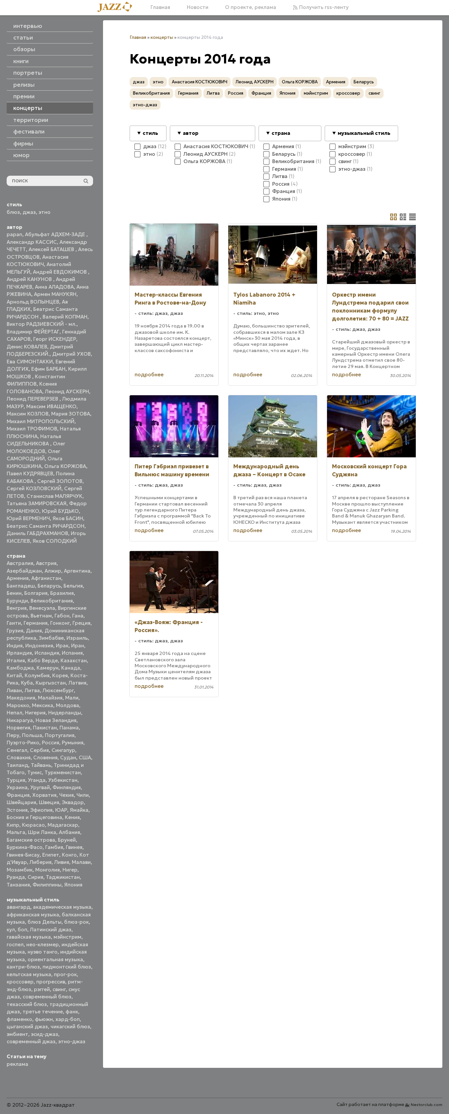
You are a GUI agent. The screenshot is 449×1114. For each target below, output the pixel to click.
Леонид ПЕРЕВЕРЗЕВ (33, 399)
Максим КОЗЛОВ (28, 414)
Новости (197, 7)
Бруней (67, 840)
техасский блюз (27, 1004)
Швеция (49, 802)
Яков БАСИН (68, 518)
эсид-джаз (44, 1034)
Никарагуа (20, 720)
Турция (16, 780)
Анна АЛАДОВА (54, 287)
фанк (71, 1011)
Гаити (14, 623)
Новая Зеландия (56, 720)
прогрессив (50, 981)
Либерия (41, 862)
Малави (81, 862)
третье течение (43, 1011)
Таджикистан (63, 877)
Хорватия (44, 795)
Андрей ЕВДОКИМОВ (60, 272)
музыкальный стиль (364, 133)
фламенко (19, 1019)
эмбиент (17, 1034)
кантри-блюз (23, 967)
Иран (77, 645)
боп (22, 929)
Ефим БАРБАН (48, 369)
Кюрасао (33, 825)
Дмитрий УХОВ (71, 354)
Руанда (16, 877)
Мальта (16, 832)
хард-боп (68, 1019)
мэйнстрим (67, 937)
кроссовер (20, 981)
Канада (70, 668)
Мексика (42, 705)
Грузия (15, 630)
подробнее (149, 374)
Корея (60, 675)
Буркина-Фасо (25, 847)
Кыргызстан (51, 683)
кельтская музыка (29, 974)
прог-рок (65, 974)
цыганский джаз (27, 1026)
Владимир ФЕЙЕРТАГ (33, 331)
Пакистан (45, 727)
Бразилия (62, 593)
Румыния (72, 742)
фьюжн (44, 1019)
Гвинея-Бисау (23, 855)
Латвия (77, 683)
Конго (69, 855)
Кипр (13, 825)
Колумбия (37, 675)
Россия (50, 742)
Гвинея (74, 847)
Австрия (46, 563)
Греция (81, 623)
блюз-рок (76, 922)
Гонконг (60, 623)
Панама (69, 727)
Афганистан (46, 578)
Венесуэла (42, 608)
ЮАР (61, 810)
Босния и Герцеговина (34, 817)
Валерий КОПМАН (65, 317)
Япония (73, 885)
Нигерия (35, 712)
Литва (32, 690)
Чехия (66, 795)
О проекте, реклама (250, 7)
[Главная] (117, 7)
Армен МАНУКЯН (55, 294)
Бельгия (73, 586)
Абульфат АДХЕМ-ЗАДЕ (55, 234)
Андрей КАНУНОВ (30, 279)
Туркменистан (63, 772)
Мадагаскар (63, 825)
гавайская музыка (29, 937)
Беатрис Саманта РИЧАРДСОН (45, 526)
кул (11, 929)
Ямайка (79, 810)
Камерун (47, 668)
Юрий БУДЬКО (60, 511)
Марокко (18, 705)
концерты (162, 37)
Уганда (37, 780)
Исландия (47, 653)
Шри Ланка (42, 832)
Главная (160, 7)
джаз (29, 212)
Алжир (53, 571)
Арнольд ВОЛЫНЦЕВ (33, 302)
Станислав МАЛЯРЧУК (54, 496)
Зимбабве (51, 638)
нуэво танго (42, 952)
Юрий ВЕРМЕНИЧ (28, 518)
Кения (72, 817)
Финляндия (67, 787)
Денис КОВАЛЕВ (27, 346)
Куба (27, 683)
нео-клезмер (42, 944)
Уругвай (40, 787)
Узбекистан (62, 780)
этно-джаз (71, 1041)
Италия (16, 660)
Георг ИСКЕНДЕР (54, 339)
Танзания (18, 885)
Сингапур (63, 750)
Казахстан (73, 660)
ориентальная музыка (55, 959)
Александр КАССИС (32, 242)
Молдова (67, 705)
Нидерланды (64, 712)
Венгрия (17, 608)
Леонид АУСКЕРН (67, 391)
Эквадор (73, 802)
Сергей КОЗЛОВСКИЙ (34, 488)
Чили (82, 795)
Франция (18, 795)
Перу (13, 735)
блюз (13, 212)
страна (281, 133)
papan (14, 234)
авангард (18, 907)
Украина (17, 787)
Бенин (14, 593)
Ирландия (19, 653)
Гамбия (54, 847)
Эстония (17, 810)
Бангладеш (21, 586)
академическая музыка (62, 907)
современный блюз (47, 996)
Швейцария (21, 802)
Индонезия (39, 645)
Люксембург (58, 690)
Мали (71, 698)
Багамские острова (31, 840)
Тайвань (41, 765)
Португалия (59, 735)
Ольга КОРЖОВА (65, 466)
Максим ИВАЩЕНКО (51, 406)
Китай (14, 675)
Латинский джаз (50, 929)
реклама (17, 1064)
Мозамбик (20, 870)
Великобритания (52, 601)
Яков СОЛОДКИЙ (55, 541)
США (85, 757)
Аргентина (77, 571)
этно (45, 212)
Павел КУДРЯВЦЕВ (30, 473)
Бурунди (17, 601)
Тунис (34, 772)
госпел (15, 944)
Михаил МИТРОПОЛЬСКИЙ (40, 421)
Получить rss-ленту (323, 7)
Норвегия (18, 727)
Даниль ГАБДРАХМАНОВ (37, 533)
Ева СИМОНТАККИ (30, 361)
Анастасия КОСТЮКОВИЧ (199, 82)
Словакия (19, 757)
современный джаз (31, 1041)
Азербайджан (24, 571)
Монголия (47, 870)
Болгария (36, 593)
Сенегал (17, 750)
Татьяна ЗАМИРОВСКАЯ (36, 503)
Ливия (61, 862)
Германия (36, 623)
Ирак (62, 645)
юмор (21, 155)
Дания (34, 630)
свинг (59, 989)
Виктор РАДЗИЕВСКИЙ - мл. (41, 324)
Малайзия (50, 698)
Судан (68, 757)
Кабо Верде (43, 660)
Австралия (20, 563)
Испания (72, 653)
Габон (62, 615)
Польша (32, 735)
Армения (18, 578)
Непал (14, 712)
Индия (15, 645)
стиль (150, 133)
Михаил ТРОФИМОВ (32, 428)
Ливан (14, 690)
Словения (45, 757)
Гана (77, 615)
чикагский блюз (70, 1026)
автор (190, 133)
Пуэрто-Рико (23, 742)
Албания (69, 832)
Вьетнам (41, 615)
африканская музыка (33, 914)
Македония (21, 698)
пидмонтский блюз (67, 967)
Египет (50, 855)
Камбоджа (20, 668)
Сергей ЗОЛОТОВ (59, 481)
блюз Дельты (44, 922)
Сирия (35, 877)
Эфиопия (41, 810)
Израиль (77, 638)
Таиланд (17, 765)
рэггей (42, 989)
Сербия (39, 750)
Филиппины (47, 885)
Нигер (69, 870)
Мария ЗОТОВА (70, 414)
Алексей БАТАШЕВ (52, 249)
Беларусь (49, 586)
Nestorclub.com (426, 1104)
